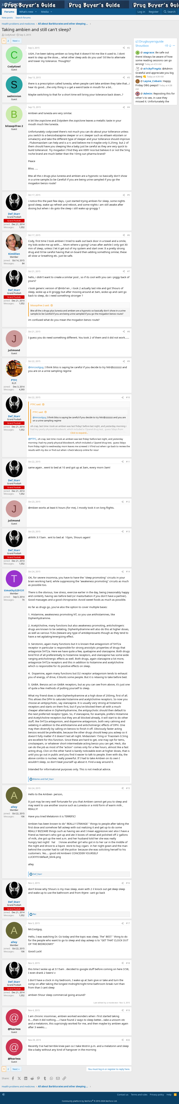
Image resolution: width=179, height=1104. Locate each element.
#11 (128, 461)
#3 (128, 77)
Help (169, 1094)
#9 (128, 361)
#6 (128, 235)
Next (15, 40)
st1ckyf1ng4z (152, 68)
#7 (128, 271)
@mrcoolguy (35, 367)
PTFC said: (35, 404)
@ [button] (141, 52)
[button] (36, 11)
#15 (128, 788)
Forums (9, 11)
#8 (128, 331)
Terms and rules (139, 1094)
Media (45, 11)
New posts (7, 17)
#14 (128, 571)
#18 (128, 963)
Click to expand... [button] (79, 432)
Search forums (23, 17)
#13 (128, 531)
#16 (128, 883)
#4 (128, 107)
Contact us (122, 1094)
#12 (128, 501)
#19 (128, 1010)
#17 (128, 923)
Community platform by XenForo (89, 1101)
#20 (128, 1040)
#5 (128, 194)
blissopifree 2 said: (39, 305)
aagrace (148, 52)
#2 (128, 47)
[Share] (123, 48)
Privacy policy (157, 1094)
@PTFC (32, 439)
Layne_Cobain (152, 81)
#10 (128, 397)
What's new (26, 11)
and (43, 779)
